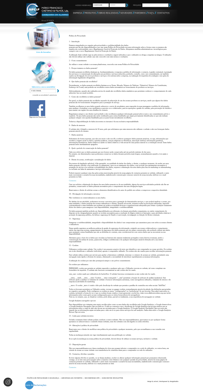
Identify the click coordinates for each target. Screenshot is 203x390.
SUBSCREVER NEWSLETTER (112, 378)
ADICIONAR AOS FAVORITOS (71, 378)
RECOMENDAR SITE (92, 378)
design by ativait (152, 381)
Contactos (72, 181)
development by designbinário (168, 381)
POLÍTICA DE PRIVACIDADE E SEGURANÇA (43, 378)
